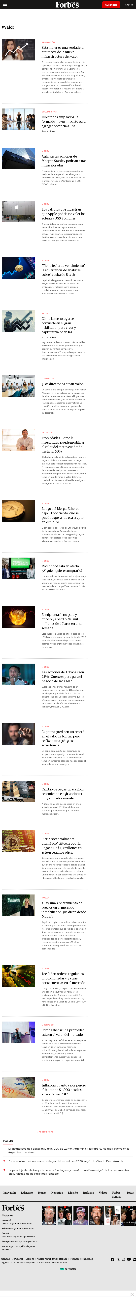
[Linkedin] (134, 1259)
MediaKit (5, 1259)
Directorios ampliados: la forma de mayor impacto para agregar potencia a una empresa (64, 124)
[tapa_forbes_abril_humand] (65, 1215)
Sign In (129, 4)
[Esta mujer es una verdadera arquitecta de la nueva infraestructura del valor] (18, 49)
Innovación (9, 1192)
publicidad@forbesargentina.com (17, 1224)
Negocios (57, 1192)
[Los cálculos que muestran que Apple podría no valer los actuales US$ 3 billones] (18, 211)
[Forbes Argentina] (68, 4)
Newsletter (17, 1259)
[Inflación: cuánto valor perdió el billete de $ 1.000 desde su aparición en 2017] (18, 1087)
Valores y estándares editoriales (52, 1259)
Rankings (88, 1192)
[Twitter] (118, 1259)
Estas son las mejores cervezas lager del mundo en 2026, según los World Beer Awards (66, 1161)
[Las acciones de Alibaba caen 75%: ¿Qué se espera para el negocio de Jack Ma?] (18, 674)
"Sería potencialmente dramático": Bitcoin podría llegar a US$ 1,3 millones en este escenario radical (62, 846)
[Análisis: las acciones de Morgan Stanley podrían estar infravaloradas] (18, 158)
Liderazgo (27, 1192)
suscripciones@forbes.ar (26, 1242)
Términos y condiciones (81, 1259)
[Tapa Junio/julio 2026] (49, 1215)
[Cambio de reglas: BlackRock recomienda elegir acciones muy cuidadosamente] (18, 791)
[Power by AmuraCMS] (68, 1268)
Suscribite (111, 4)
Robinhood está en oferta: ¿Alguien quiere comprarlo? (62, 568)
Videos (103, 1192)
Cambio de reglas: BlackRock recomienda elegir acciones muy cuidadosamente (63, 794)
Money (42, 1192)
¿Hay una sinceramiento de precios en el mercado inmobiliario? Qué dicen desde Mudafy (64, 910)
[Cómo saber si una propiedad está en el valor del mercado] (18, 1032)
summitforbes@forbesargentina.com (18, 1237)
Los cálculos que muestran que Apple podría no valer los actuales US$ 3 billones (63, 214)
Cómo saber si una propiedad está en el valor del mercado (63, 1032)
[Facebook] (112, 1259)
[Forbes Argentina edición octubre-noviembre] (112, 1215)
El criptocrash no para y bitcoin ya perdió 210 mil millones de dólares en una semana (61, 621)
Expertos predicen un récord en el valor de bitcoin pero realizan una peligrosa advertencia (63, 738)
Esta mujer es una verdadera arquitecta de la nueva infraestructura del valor (62, 52)
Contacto (30, 1259)
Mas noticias (45, 1132)
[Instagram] (123, 1259)
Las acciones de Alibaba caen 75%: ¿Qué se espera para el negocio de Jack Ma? (63, 677)
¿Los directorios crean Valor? (63, 384)
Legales (5, 1263)
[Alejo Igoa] (81, 1215)
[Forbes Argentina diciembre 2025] (96, 1215)
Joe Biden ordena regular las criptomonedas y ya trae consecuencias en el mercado (63, 978)
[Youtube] (129, 1259)
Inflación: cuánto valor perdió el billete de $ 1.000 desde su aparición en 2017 (64, 1090)
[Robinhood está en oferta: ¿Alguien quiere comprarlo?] (18, 568)
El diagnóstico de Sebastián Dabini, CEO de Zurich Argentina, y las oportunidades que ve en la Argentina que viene (68, 1150)
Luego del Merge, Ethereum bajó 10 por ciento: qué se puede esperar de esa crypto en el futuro (62, 515)
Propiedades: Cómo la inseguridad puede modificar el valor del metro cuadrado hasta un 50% (63, 444)
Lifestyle (73, 1192)
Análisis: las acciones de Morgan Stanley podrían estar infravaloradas (64, 161)
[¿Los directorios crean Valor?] (18, 386)
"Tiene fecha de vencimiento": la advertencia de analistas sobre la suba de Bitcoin (64, 270)
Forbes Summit (116, 1194)
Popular (8, 1140)
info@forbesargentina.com (22, 1229)
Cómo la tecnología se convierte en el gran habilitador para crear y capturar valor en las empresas (59, 327)
